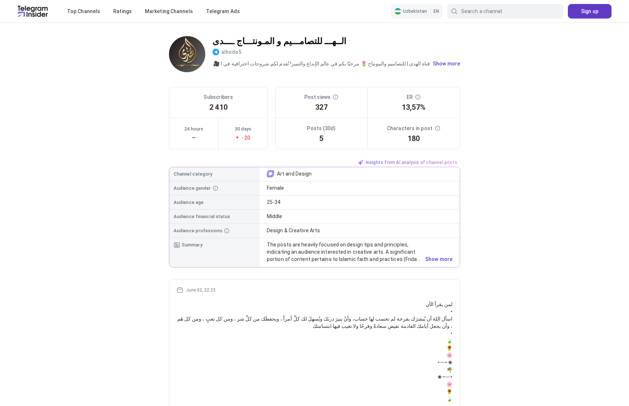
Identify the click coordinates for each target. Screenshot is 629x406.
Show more (438, 259)
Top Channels (83, 11)
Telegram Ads (223, 11)
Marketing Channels (169, 11)
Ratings (122, 11)
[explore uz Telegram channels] (32, 11)
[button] (417, 11)
